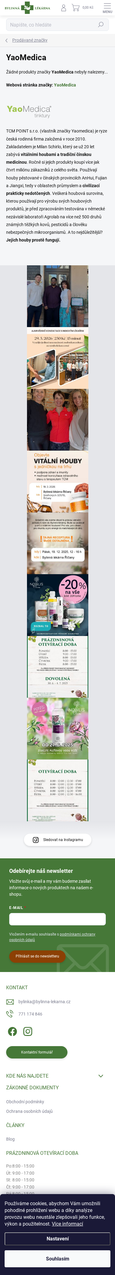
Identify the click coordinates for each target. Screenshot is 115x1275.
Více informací (67, 1224)
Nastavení (58, 1239)
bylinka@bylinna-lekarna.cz (44, 1001)
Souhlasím (57, 1259)
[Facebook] (11, 1030)
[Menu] (107, 7)
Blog (10, 1139)
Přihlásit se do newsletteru (37, 956)
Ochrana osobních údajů (29, 1111)
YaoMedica (65, 84)
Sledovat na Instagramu (63, 840)
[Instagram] (26, 1030)
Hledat (100, 25)
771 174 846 (30, 1014)
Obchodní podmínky (25, 1101)
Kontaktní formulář (37, 1052)
